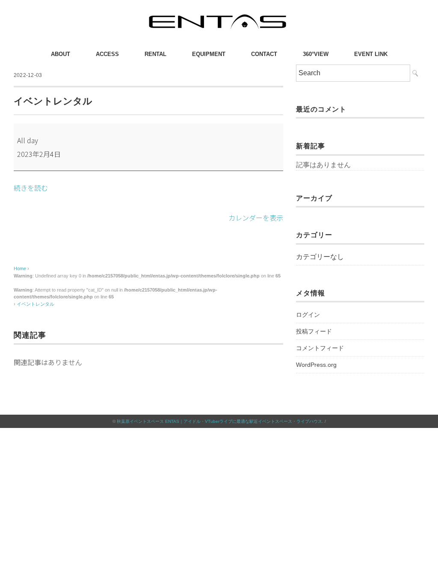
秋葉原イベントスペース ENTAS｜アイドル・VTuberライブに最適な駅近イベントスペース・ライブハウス (219, 421)
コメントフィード (320, 348)
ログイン (308, 314)
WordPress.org (316, 364)
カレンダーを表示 (255, 217)
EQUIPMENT (208, 54)
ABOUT (60, 54)
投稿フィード (314, 331)
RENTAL (155, 54)
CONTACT (264, 54)
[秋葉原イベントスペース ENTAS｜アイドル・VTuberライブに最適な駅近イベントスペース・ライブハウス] (219, 14)
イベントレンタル (35, 304)
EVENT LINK (371, 54)
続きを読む (31, 188)
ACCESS (107, 54)
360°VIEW (315, 54)
